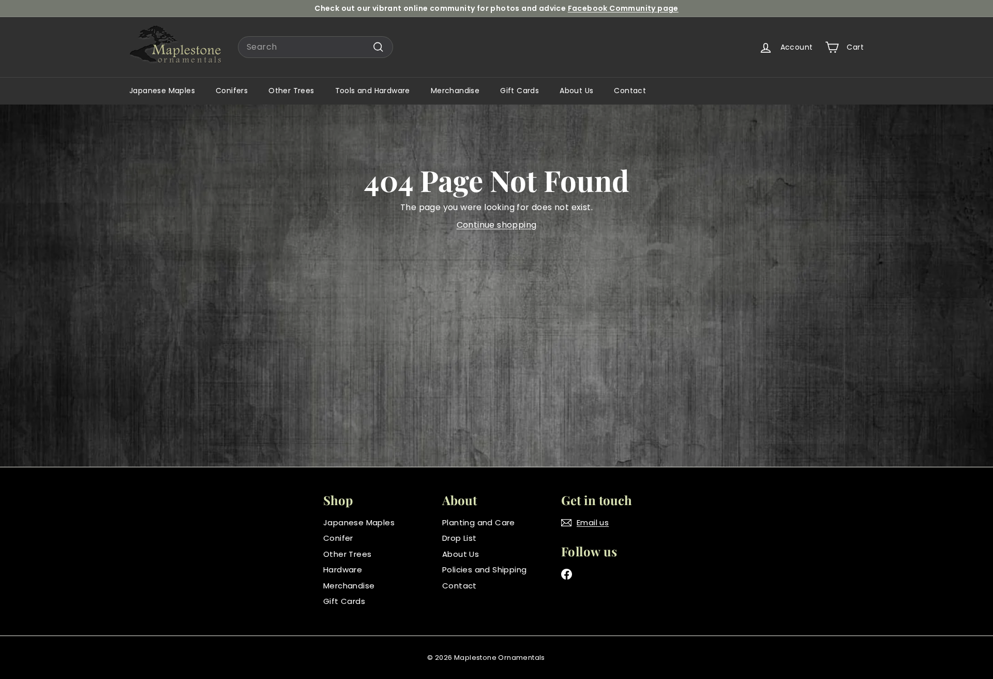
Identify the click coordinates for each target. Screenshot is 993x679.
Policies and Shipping (484, 569)
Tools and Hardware (372, 90)
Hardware (342, 569)
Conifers (232, 90)
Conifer (338, 538)
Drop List (459, 538)
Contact (630, 90)
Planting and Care (478, 522)
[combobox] (315, 47)
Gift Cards (519, 90)
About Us (576, 90)
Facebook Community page (623, 8)
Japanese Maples (162, 90)
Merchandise (455, 90)
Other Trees (291, 90)
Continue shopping (497, 225)
